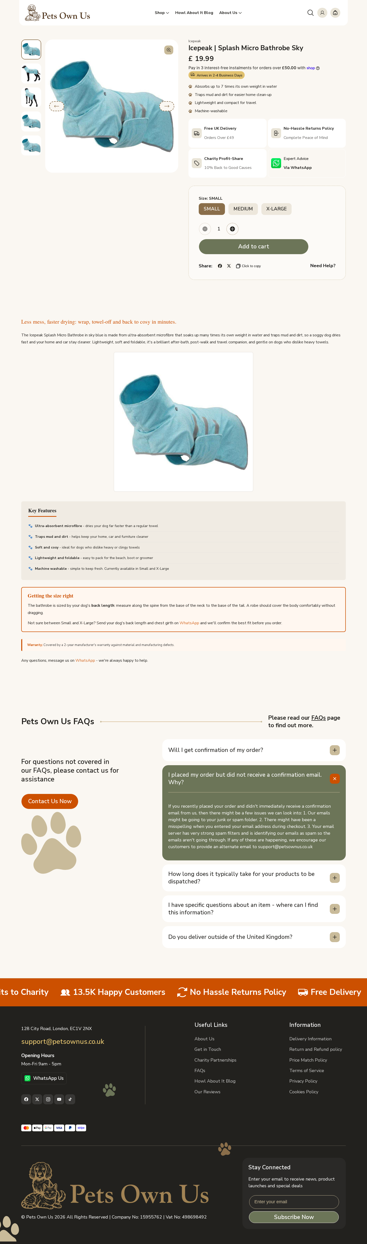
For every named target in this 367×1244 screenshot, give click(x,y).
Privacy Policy (303, 1081)
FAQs (318, 718)
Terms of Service (306, 1071)
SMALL (212, 209)
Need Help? (323, 266)
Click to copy (251, 266)
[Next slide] (166, 106)
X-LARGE (276, 209)
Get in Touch (207, 1049)
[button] (310, 13)
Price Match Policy (308, 1060)
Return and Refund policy (315, 1049)
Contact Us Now (50, 801)
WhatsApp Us (48, 1078)
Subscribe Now (294, 1217)
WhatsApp (189, 623)
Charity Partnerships (215, 1060)
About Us (204, 1039)
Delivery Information (310, 1039)
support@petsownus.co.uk (62, 1041)
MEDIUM (243, 209)
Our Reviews (207, 1092)
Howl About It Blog (215, 1081)
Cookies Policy (303, 1092)
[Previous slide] (56, 106)
